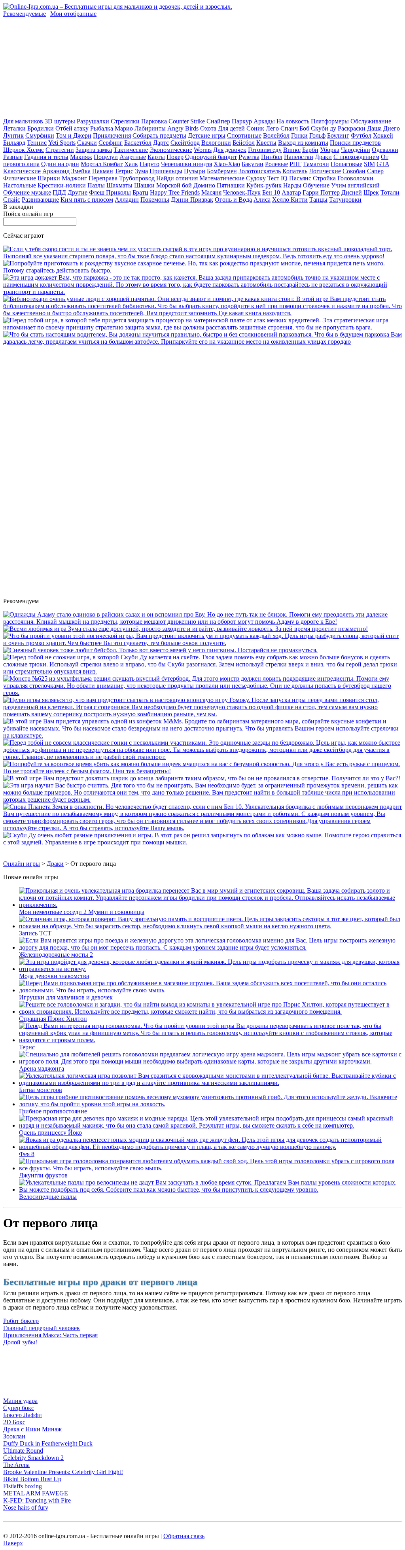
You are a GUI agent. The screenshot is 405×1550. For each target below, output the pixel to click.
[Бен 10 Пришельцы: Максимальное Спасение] (202, 828)
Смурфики (39, 135)
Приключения (112, 135)
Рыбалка (101, 128)
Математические (221, 178)
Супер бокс (18, 1407)
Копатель (294, 171)
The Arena (16, 1464)
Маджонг (74, 178)
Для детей (231, 128)
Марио (124, 128)
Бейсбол (244, 142)
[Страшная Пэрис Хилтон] (210, 1011)
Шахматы (119, 185)
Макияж (81, 156)
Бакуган (252, 164)
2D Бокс (14, 1422)
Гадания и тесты (46, 156)
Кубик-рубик (264, 185)
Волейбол (276, 135)
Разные (13, 156)
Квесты (266, 142)
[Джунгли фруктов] (210, 1168)
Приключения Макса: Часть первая (50, 1335)
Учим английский (355, 185)
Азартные (132, 156)
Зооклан (14, 1436)
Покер (175, 156)
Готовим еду (265, 149)
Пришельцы (166, 171)
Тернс (27, 1047)
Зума (141, 171)
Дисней (351, 192)
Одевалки (385, 149)
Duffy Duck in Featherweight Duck (48, 1443)
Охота (208, 128)
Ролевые (276, 164)
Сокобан (354, 171)
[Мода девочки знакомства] (210, 968)
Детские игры (206, 135)
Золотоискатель (259, 171)
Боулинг (338, 135)
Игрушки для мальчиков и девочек (66, 997)
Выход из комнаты (303, 142)
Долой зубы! (20, 1342)
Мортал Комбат (102, 164)
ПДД (59, 192)
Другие (77, 192)
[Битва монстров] (210, 1082)
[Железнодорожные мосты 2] (210, 947)
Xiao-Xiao (227, 164)
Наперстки (298, 156)
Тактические (131, 149)
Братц (140, 192)
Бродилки (40, 128)
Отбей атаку (72, 128)
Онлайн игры (21, 863)
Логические (325, 171)
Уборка (329, 149)
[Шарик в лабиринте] (201, 778)
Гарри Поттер (321, 192)
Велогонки (216, 142)
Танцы (318, 199)
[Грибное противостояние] (210, 1104)
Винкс (292, 149)
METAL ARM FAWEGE (35, 1493)
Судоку (256, 178)
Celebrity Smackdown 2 (33, 1457)
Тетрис (124, 171)
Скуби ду (323, 128)
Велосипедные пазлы (48, 1196)
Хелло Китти (290, 199)
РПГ (295, 164)
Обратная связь (183, 1536)
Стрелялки (125, 121)
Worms (203, 149)
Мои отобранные (73, 13)
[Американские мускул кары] (202, 291)
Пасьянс (300, 178)
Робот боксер (21, 1320)
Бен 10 (271, 192)
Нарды (292, 185)
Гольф (317, 135)
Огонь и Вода (233, 199)
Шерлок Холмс (23, 149)
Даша (374, 128)
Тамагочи (316, 164)
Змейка (81, 171)
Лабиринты (150, 128)
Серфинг (110, 142)
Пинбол (271, 156)
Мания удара (20, 1400)
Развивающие (40, 199)
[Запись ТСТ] (210, 926)
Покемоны (154, 199)
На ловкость (292, 121)
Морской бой (174, 185)
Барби (310, 149)
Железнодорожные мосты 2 (56, 954)
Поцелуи (106, 156)
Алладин (127, 199)
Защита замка (94, 149)
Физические (19, 178)
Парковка (154, 121)
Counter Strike (186, 121)
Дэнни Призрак (192, 199)
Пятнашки (231, 185)
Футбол (361, 135)
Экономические (171, 149)
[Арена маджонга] (210, 1061)
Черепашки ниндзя (186, 164)
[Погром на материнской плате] (202, 327)
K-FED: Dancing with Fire (37, 1500)
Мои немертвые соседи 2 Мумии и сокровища (81, 911)
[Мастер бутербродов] (202, 692)
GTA (383, 164)
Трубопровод (137, 178)
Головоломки (355, 178)
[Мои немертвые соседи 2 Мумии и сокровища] (210, 904)
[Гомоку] (202, 714)
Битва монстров (40, 1089)
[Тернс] (210, 1040)
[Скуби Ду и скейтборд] (202, 671)
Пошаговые (346, 164)
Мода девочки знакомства (54, 976)
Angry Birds (183, 128)
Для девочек (229, 149)
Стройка (324, 178)
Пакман (102, 171)
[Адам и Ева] (202, 621)
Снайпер (218, 121)
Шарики (49, 178)
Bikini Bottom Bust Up (32, 1479)
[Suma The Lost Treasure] (185, 628)
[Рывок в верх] (202, 756)
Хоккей (383, 135)
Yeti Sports (62, 142)
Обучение (316, 185)
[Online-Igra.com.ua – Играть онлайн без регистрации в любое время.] (117, 6)
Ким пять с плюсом (87, 199)
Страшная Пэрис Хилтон (53, 1018)
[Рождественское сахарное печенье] (202, 270)
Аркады (264, 121)
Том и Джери (73, 135)
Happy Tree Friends (175, 192)
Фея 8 (26, 1154)
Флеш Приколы (110, 192)
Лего (272, 128)
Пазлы (96, 185)
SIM (369, 164)
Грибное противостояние (53, 1111)
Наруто (149, 164)
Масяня (211, 192)
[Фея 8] (210, 1146)
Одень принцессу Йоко (50, 1132)
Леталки (14, 128)
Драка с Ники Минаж (32, 1429)
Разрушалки (93, 121)
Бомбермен (222, 171)
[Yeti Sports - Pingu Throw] (160, 650)
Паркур (242, 121)
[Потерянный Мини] (202, 735)
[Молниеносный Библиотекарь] (202, 313)
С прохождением (356, 156)
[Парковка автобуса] (202, 341)
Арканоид (56, 171)
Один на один (60, 164)
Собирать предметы (159, 135)
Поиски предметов (355, 142)
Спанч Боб (294, 128)
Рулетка (248, 156)
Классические (22, 171)
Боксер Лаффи (22, 1415)
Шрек (371, 192)
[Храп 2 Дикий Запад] (202, 643)
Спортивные (244, 135)
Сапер (375, 171)
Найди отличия (177, 178)
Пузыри (194, 171)
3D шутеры (60, 121)
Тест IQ (277, 178)
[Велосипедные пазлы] (210, 1189)
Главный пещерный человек (41, 1328)
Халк (131, 164)
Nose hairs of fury (25, 1507)
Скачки (87, 142)
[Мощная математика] (202, 799)
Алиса (262, 199)
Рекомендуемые (24, 13)
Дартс (161, 142)
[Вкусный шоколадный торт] (202, 256)
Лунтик (13, 135)
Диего (391, 128)
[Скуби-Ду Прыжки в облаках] (202, 842)
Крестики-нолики (62, 185)
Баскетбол (137, 142)
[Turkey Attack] (202, 771)
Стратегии (59, 149)
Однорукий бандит (211, 156)
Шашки (144, 185)
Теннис (37, 142)
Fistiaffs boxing (22, 1486)
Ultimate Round (23, 1450)
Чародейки (355, 149)
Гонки (299, 135)
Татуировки (345, 199)
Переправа (103, 178)
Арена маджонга (41, 1068)
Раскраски (351, 128)
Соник (255, 128)
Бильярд (14, 142)
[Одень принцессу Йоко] (210, 1125)
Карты (156, 156)
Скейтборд (185, 142)
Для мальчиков (23, 121)
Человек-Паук (242, 192)
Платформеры (330, 121)
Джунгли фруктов (43, 1175)
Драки (323, 156)
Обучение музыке (27, 192)
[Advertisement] (62, 66)
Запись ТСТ (35, 933)
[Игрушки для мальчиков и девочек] (210, 990)
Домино (204, 185)
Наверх (13, 1543)
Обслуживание (370, 121)
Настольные (19, 185)
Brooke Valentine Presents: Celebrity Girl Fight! (63, 1472)
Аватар (291, 192)
